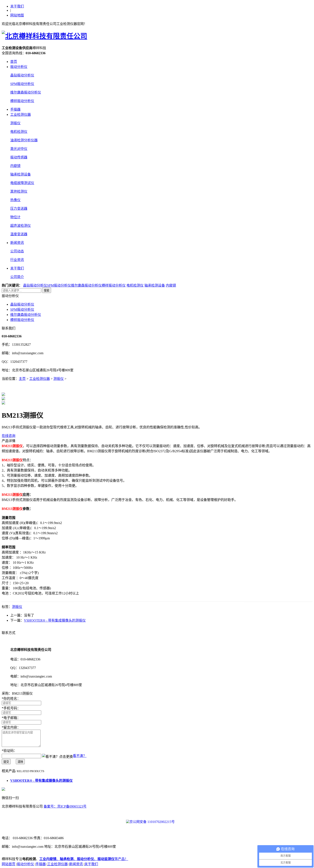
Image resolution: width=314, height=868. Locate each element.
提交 (6, 761)
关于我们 (17, 6)
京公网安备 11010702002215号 (152, 822)
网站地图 (17, 15)
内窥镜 (15, 166)
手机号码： (11, 708)
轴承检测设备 (20, 174)
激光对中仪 (18, 149)
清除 (20, 761)
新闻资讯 (17, 242)
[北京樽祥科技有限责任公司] (44, 36)
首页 (13, 61)
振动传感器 (18, 157)
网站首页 (8, 864)
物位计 (15, 217)
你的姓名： (11, 698)
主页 (22, 379)
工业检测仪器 (20, 114)
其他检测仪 (18, 191)
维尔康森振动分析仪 (25, 92)
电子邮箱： (11, 718)
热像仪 (15, 200)
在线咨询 (8, 436)
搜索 (46, 290)
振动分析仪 (18, 67)
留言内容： (11, 727)
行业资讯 (17, 260)
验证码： (9, 750)
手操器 (15, 109)
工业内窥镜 (47, 859)
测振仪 (15, 123)
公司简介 (17, 277)
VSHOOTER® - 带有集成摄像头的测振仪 (55, 620)
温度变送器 (18, 234)
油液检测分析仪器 (24, 140)
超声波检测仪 (20, 225)
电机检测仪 (18, 131)
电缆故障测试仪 (22, 183)
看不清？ (80, 756)
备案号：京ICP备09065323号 (65, 806)
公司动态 (17, 251)
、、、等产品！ (92, 859)
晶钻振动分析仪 (22, 75)
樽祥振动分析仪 (22, 101)
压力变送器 (18, 208)
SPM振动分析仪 (22, 84)
